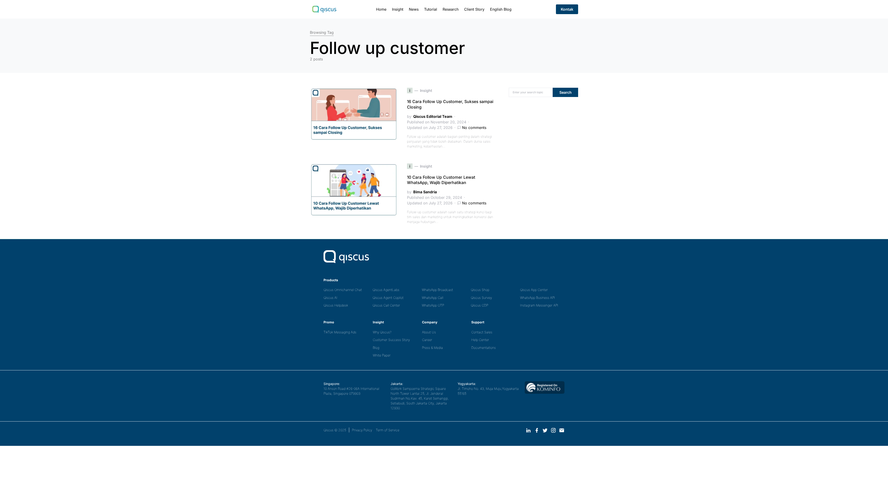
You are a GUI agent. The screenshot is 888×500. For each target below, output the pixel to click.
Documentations (483, 348)
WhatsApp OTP (433, 305)
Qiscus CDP (479, 305)
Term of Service (387, 430)
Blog (376, 348)
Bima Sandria (425, 192)
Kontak (567, 9)
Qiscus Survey (481, 298)
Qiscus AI (330, 298)
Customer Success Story (391, 340)
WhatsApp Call (432, 298)
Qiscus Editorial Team (432, 116)
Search (565, 92)
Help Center (480, 340)
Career (427, 340)
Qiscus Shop (480, 290)
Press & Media (432, 348)
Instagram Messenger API (539, 305)
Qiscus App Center (534, 290)
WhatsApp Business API (537, 298)
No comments (474, 127)
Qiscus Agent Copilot (388, 298)
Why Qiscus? (382, 332)
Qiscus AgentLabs (386, 290)
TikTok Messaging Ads (340, 332)
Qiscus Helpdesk (336, 305)
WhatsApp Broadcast (437, 290)
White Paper (382, 355)
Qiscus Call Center (386, 305)
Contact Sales (481, 332)
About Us (429, 332)
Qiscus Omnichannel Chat (343, 290)
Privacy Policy (362, 430)
